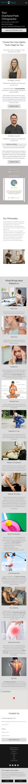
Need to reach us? (14, 739)
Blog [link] (14, 758)
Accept (20, 780)
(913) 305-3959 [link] (5, 724)
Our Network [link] (14, 753)
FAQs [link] (14, 755)
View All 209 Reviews (14, 176)
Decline (7, 780)
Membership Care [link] (14, 747)
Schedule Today (14, 106)
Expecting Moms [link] (14, 749)
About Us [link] (14, 751)
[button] (26, 2)
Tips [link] (14, 756)
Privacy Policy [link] (14, 760)
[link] (8, 3)
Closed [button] (6, 732)
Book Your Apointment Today (14, 30)
